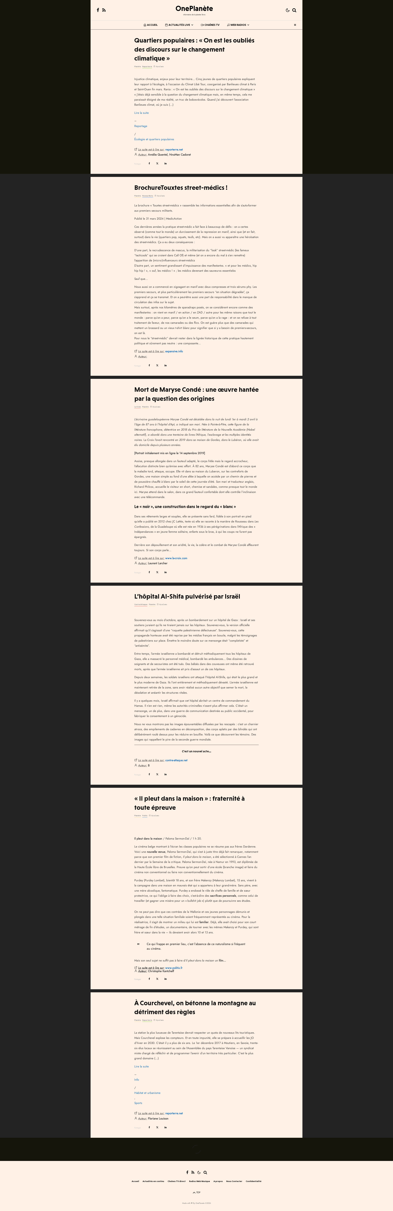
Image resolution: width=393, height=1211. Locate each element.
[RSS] (104, 10)
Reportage (140, 126)
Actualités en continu (153, 1181)
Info (136, 1080)
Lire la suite (141, 113)
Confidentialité (253, 1181)
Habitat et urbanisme (147, 1093)
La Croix (137, 407)
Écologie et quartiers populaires (154, 139)
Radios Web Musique (199, 1181)
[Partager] (149, 163)
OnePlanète (194, 8)
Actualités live (179, 24)
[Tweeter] (157, 163)
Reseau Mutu (147, 196)
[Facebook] (98, 10)
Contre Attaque (140, 605)
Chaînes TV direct (177, 1181)
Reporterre (147, 67)
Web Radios (238, 24)
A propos (218, 1181)
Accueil (152, 24)
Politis (144, 816)
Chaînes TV (212, 24)
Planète (137, 67)
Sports (138, 1103)
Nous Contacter (234, 1181)
